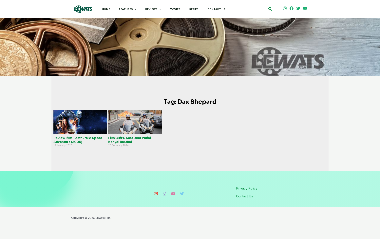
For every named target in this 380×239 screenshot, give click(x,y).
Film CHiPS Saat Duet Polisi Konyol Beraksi (129, 140)
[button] (134, 9)
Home (106, 9)
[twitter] (299, 8)
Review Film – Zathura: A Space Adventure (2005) (77, 140)
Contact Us (216, 9)
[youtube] (305, 8)
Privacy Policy (246, 188)
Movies (175, 9)
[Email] (156, 194)
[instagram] (285, 8)
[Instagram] (164, 194)
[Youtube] (173, 194)
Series (194, 9)
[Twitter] (182, 194)
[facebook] (292, 8)
